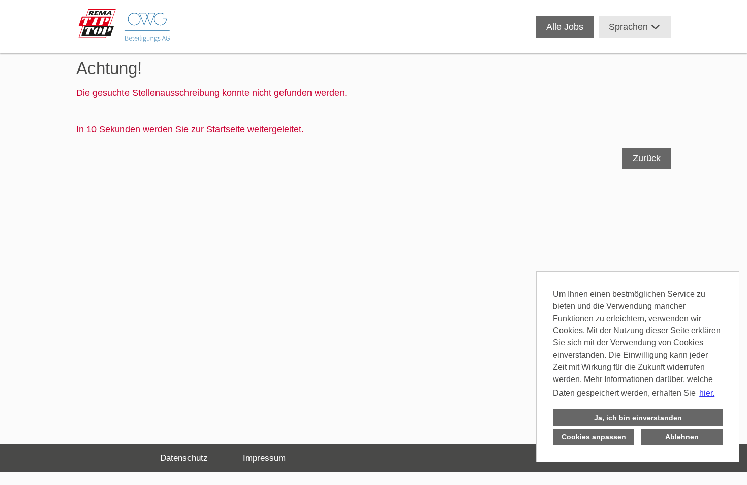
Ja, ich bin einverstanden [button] (638, 417)
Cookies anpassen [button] (594, 437)
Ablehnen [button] (682, 437)
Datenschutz (184, 458)
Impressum (264, 458)
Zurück (647, 158)
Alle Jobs (564, 27)
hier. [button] (706, 393)
